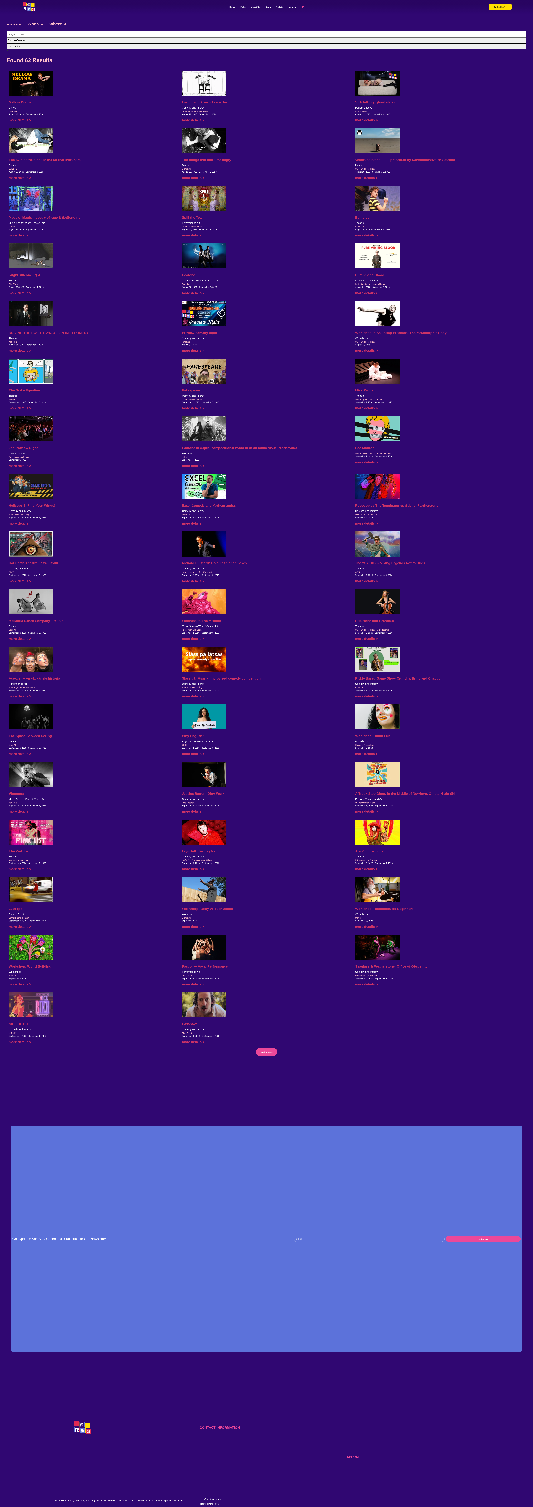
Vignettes (16, 793)
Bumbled (362, 217)
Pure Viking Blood (369, 275)
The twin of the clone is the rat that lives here (45, 160)
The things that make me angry (206, 160)
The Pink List (19, 851)
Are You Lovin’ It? (369, 851)
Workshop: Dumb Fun (372, 736)
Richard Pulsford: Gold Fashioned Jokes (214, 563)
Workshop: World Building (30, 966)
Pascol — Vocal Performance (205, 966)
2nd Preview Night (23, 448)
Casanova (190, 1024)
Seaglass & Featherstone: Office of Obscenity (391, 966)
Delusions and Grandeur (374, 621)
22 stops (15, 909)
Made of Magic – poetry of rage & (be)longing (45, 217)
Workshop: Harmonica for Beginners (384, 909)
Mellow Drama (20, 102)
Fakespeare (191, 390)
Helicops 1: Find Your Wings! (32, 505)
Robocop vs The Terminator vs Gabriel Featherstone (396, 505)
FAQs (243, 7)
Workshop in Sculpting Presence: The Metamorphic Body (401, 333)
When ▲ (35, 24)
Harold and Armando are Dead (206, 102)
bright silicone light (24, 275)
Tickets (279, 7)
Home (232, 7)
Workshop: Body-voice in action (207, 909)
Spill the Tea (192, 217)
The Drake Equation (24, 390)
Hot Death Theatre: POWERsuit (33, 563)
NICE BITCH (18, 1024)
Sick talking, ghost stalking (377, 102)
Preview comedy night (199, 333)
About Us (255, 7)
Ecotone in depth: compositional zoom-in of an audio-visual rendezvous (239, 448)
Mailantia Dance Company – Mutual (37, 621)
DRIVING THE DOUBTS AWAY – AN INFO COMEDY (49, 333)
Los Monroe (364, 448)
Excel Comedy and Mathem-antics (209, 505)
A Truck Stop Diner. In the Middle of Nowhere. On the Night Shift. (406, 793)
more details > (20, 120)
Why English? (193, 736)
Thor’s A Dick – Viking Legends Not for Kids (390, 563)
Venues (292, 7)
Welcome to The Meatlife (201, 621)
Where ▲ (58, 24)
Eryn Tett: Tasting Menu (201, 851)
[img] (8, 50)
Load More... (266, 1052)
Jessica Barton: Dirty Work (203, 793)
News (268, 7)
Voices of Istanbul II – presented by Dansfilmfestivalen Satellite (405, 160)
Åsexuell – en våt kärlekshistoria (34, 678)
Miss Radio (364, 390)
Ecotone (188, 275)
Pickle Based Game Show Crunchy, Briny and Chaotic (397, 678)
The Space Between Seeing (30, 736)
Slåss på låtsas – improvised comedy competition (221, 678)
